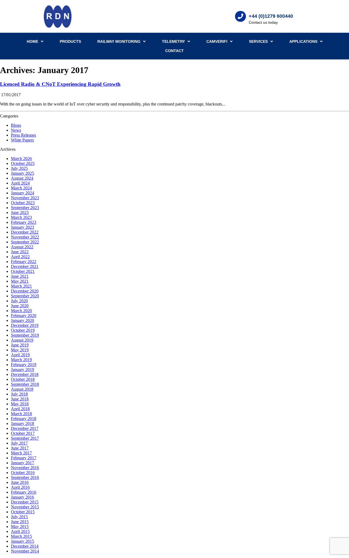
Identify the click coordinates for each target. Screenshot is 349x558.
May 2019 (20, 350)
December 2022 (24, 232)
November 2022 (25, 237)
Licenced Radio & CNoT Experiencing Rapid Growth (60, 84)
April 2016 (20, 487)
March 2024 (21, 188)
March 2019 (21, 359)
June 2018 (20, 399)
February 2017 (23, 458)
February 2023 (23, 222)
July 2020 (19, 300)
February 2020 (23, 315)
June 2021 (20, 276)
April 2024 (20, 183)
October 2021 (23, 271)
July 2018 (19, 394)
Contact (174, 51)
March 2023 (21, 217)
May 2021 (20, 281)
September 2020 (25, 296)
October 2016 (23, 472)
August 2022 (22, 247)
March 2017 (21, 453)
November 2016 (25, 467)
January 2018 (22, 423)
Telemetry (173, 41)
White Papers (22, 140)
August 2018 (22, 389)
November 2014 (25, 551)
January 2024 (22, 193)
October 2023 (23, 202)
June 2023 (20, 212)
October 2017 (23, 433)
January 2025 (22, 173)
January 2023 (22, 227)
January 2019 (22, 369)
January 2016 (22, 497)
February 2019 (23, 364)
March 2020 (21, 310)
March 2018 (21, 413)
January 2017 (22, 462)
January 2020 (22, 320)
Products (70, 41)
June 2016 (20, 482)
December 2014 (24, 546)
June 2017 (20, 448)
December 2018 (24, 374)
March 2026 (21, 158)
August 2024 (22, 178)
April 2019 (20, 354)
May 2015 (20, 526)
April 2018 (20, 408)
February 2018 (23, 418)
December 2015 (24, 502)
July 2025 (19, 168)
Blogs (16, 125)
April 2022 (20, 256)
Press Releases (23, 135)
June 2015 (20, 521)
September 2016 (25, 477)
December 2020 (24, 291)
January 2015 (22, 541)
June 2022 (20, 251)
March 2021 (21, 286)
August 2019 (22, 340)
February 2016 (23, 492)
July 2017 (19, 443)
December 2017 (24, 428)
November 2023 (25, 197)
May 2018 (20, 404)
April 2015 (20, 531)
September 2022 (25, 242)
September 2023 (25, 207)
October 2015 (23, 511)
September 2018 (25, 384)
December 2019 (24, 325)
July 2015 (19, 516)
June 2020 (20, 305)
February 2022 (23, 261)
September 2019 (25, 335)
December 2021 (24, 266)
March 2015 (21, 536)
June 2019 (20, 345)
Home (32, 41)
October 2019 (23, 330)
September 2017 (25, 438)
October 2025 (23, 163)
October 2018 (23, 379)
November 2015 (25, 507)
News (16, 130)
